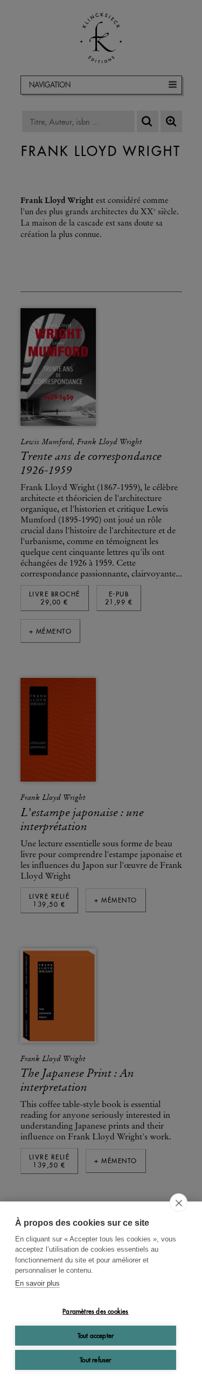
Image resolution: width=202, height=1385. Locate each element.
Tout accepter (96, 1336)
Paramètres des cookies (95, 1311)
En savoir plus (37, 1283)
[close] (178, 1202)
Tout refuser (95, 1360)
